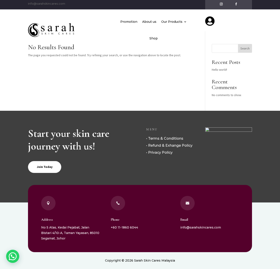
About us (149, 22)
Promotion (128, 22)
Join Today (44, 167)
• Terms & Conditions (164, 138)
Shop (153, 38)
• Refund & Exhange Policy (169, 145)
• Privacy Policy (159, 152)
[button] (12, 256)
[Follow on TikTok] (228, 4)
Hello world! (219, 70)
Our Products (171, 22)
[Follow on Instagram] (221, 4)
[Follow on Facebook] (236, 4)
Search (245, 48)
